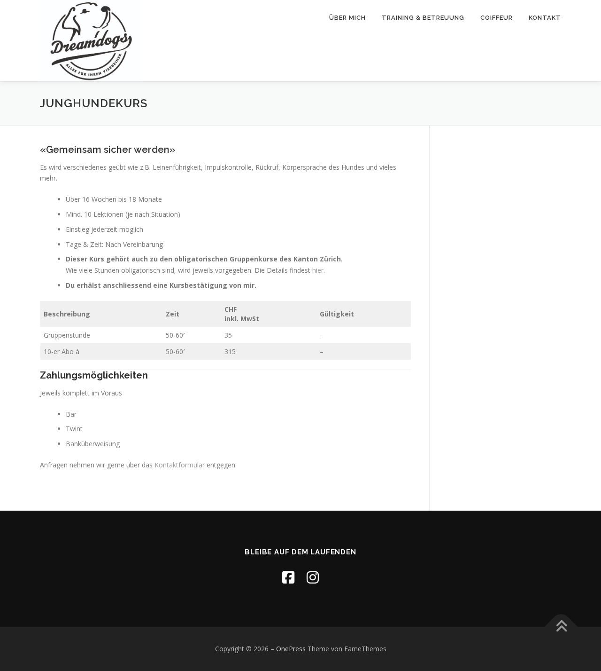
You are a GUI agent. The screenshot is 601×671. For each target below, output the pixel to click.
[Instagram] (313, 577)
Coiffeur (496, 17)
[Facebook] (288, 577)
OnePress (291, 648)
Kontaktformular (179, 464)
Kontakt (545, 17)
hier (318, 270)
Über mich (347, 17)
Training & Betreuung (423, 17)
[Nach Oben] (561, 627)
